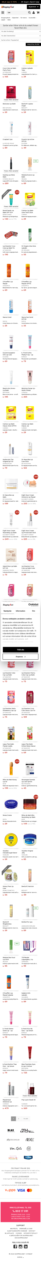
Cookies (19, 1233)
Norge (20, 1257)
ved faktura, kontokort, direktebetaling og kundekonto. (20, 1184)
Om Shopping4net (21, 1238)
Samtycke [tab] (7, 611)
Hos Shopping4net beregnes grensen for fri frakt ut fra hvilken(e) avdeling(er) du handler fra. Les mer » (20, 1170)
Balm (9, 20)
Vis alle (25, 1119)
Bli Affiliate (9, 1233)
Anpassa (19, 656)
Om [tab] (33, 611)
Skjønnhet (15, 18)
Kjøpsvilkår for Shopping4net (21, 1236)
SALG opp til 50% (9, 2)
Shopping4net (5, 18)
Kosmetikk (32, 18)
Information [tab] (20, 611)
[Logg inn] (34, 12)
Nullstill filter (33, 44)
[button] (38, 12)
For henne (24, 18)
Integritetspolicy (31, 1233)
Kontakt (32, 1231)
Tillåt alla (20, 650)
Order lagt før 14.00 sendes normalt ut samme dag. (20, 1178)
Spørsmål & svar (25, 1229)
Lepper (3, 20)
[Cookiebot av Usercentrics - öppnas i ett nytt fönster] (28, 604)
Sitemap (29, 1254)
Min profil (14, 1229)
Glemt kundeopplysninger (17, 1231)
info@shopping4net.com (20, 1219)
